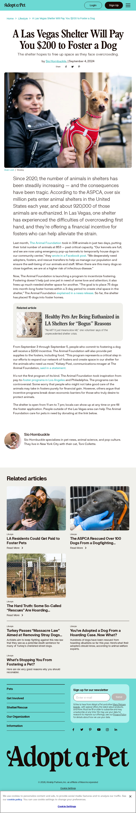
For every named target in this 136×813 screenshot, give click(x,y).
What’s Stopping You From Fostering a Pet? (29, 662)
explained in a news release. (75, 293)
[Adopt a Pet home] (15, 5)
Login (93, 5)
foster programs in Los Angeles (44, 380)
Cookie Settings (68, 788)
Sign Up (114, 5)
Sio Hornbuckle (56, 61)
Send (119, 696)
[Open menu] (128, 5)
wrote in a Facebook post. (69, 255)
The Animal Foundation (45, 242)
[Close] (130, 796)
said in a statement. (53, 367)
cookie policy (14, 799)
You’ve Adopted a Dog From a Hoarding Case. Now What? (95, 632)
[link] (119, 714)
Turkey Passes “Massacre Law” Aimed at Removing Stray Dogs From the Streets (33, 635)
